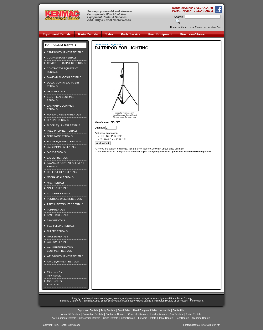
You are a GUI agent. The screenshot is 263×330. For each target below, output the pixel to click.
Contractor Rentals (115, 314)
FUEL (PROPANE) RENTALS (62, 130)
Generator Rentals (137, 314)
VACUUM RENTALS (57, 242)
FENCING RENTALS (58, 120)
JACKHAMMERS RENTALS (61, 147)
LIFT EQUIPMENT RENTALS (62, 172)
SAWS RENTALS (56, 220)
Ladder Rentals (158, 314)
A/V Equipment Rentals (64, 318)
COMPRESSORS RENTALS (61, 57)
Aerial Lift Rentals (70, 314)
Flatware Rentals (147, 318)
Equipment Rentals (57, 34)
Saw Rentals (176, 314)
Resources (200, 27)
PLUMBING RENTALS (58, 193)
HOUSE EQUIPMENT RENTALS (64, 141)
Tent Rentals (182, 318)
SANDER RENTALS (57, 215)
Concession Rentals (89, 318)
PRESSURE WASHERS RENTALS (65, 204)
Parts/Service (130, 34)
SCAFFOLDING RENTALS (61, 226)
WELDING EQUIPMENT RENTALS (65, 256)
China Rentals (110, 318)
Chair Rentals (128, 318)
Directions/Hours (192, 34)
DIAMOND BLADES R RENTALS (64, 77)
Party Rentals (88, 34)
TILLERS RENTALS (57, 231)
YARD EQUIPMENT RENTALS (63, 261)
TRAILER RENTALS (57, 236)
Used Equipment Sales (145, 310)
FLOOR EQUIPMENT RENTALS (63, 125)
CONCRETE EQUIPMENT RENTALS (66, 63)
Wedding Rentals (201, 318)
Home (173, 27)
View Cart (216, 27)
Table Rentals (166, 318)
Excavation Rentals (93, 314)
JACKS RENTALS (56, 152)
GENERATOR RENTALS (60, 136)
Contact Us (178, 310)
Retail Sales (124, 310)
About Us (186, 27)
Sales (109, 34)
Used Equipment (160, 34)
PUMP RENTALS (56, 209)
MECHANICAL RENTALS (60, 177)
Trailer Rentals (193, 314)
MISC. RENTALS (55, 182)
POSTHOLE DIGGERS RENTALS (64, 199)
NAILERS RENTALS (57, 188)
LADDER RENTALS (57, 157)
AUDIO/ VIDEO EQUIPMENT (110, 44)
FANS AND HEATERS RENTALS (64, 114)
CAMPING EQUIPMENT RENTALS (65, 52)
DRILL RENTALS (56, 91)
